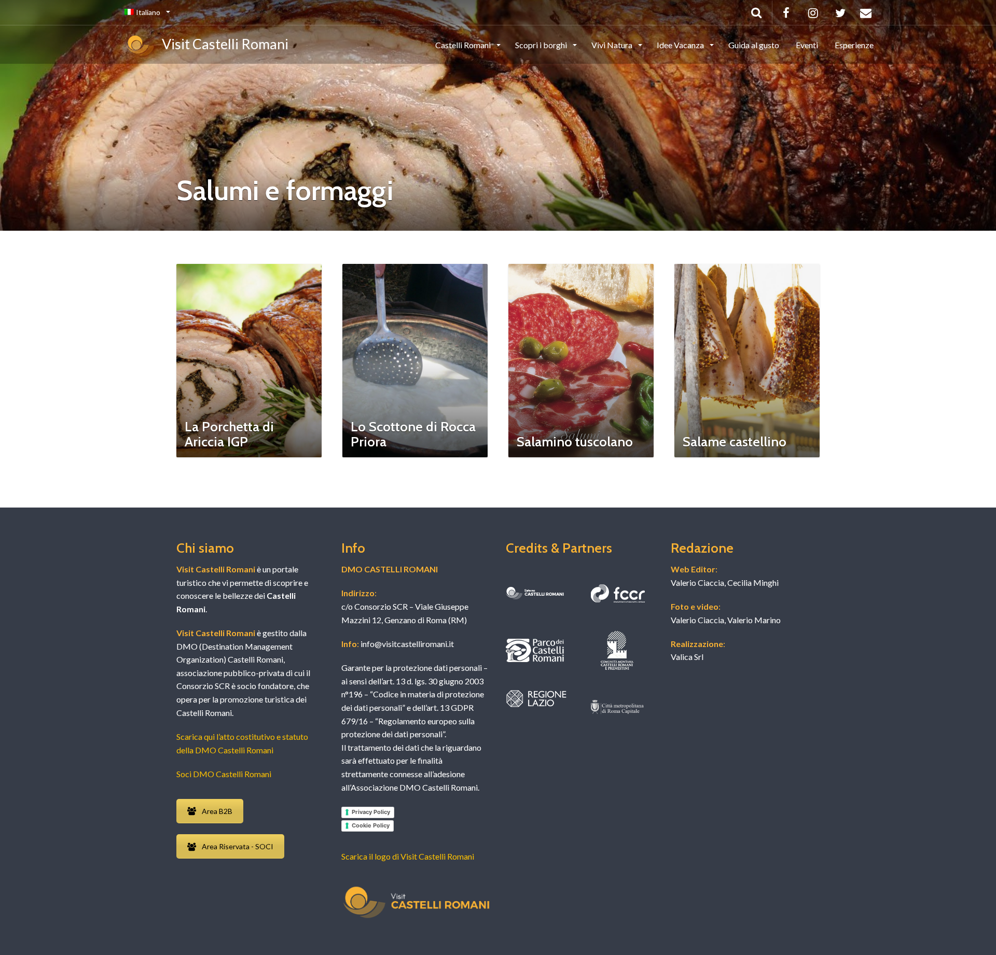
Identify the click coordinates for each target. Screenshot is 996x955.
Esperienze (854, 45)
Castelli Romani (463, 45)
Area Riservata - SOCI (237, 846)
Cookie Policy (371, 825)
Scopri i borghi (542, 45)
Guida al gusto (753, 45)
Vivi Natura (612, 45)
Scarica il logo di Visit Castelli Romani (407, 856)
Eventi (807, 45)
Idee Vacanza (681, 45)
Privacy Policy (371, 812)
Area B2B (217, 811)
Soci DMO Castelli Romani (223, 774)
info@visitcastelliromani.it (406, 644)
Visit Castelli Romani (222, 43)
